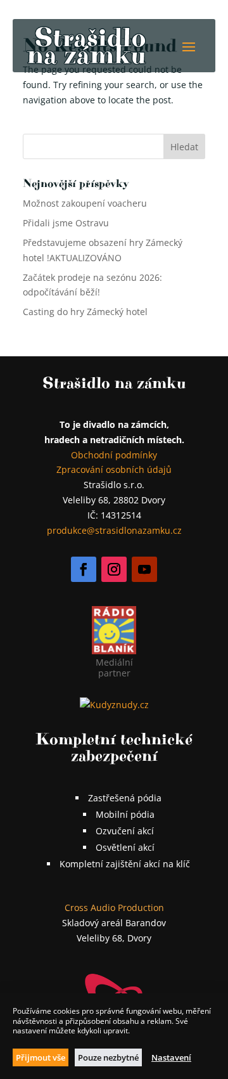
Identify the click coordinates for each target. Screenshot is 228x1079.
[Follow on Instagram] (114, 569)
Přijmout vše (40, 1057)
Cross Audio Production (114, 907)
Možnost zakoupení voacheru (85, 203)
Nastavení (171, 1057)
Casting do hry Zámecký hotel (85, 312)
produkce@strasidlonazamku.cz (114, 530)
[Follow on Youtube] (144, 569)
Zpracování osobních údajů (114, 469)
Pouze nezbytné (108, 1057)
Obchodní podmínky (114, 455)
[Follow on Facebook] (83, 569)
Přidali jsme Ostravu (66, 223)
